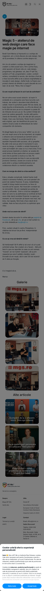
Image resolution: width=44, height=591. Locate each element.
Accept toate (32, 586)
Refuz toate (12, 586)
